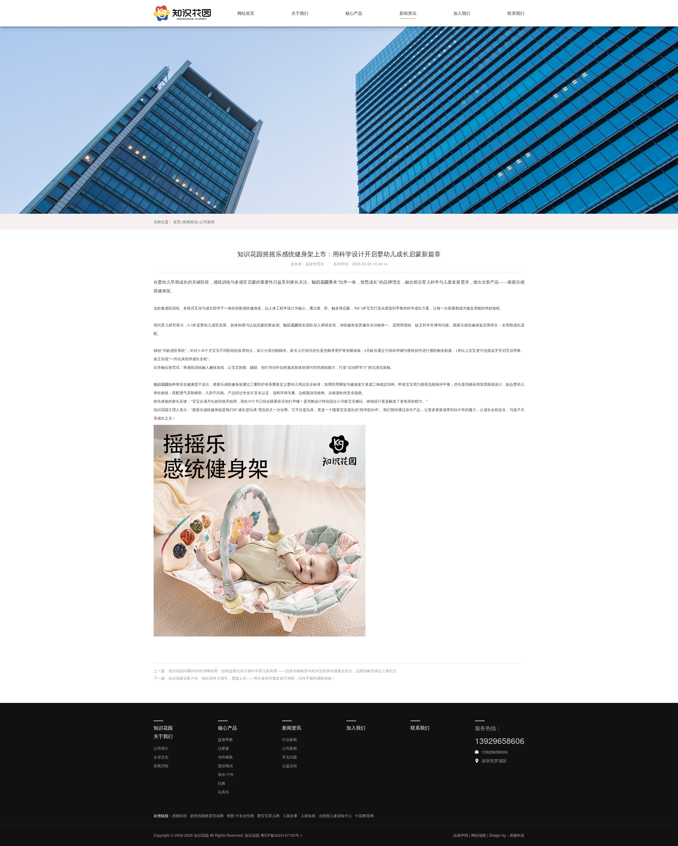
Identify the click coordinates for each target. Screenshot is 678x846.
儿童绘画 (308, 815)
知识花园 (319, 282)
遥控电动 (225, 765)
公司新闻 (207, 221)
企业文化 (161, 756)
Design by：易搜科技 (506, 835)
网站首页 (245, 13)
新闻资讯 (407, 13)
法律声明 (460, 835)
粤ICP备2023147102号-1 (281, 835)
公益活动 (289, 765)
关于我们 (299, 13)
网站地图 (478, 835)
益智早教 (225, 739)
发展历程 (161, 765)
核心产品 (353, 13)
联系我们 (515, 13)
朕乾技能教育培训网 (207, 815)
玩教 (221, 783)
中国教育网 (364, 815)
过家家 (223, 748)
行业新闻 (289, 739)
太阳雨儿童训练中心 (335, 815)
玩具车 (223, 791)
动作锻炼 (225, 756)
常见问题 (289, 756)
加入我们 (461, 13)
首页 (177, 221)
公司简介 (161, 748)
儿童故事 (290, 815)
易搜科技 (179, 815)
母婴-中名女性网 (240, 815)
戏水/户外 (226, 774)
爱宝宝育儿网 (268, 815)
